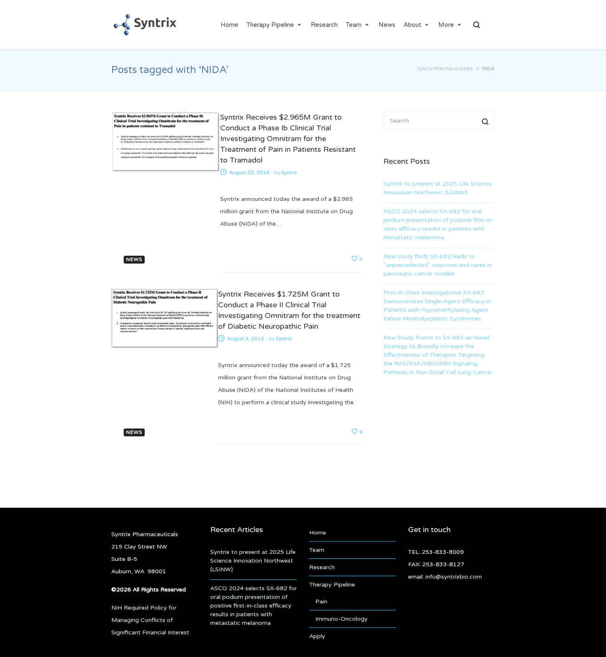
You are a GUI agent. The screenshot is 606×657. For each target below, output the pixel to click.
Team (354, 24)
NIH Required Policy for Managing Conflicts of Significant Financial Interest (150, 620)
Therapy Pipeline (270, 24)
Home (229, 24)
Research (324, 24)
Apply (317, 636)
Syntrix (289, 172)
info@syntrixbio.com (453, 576)
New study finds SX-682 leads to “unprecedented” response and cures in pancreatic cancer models (437, 265)
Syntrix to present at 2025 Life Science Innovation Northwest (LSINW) (437, 188)
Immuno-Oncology (341, 618)
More (446, 24)
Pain (321, 601)
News (386, 24)
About (412, 24)
